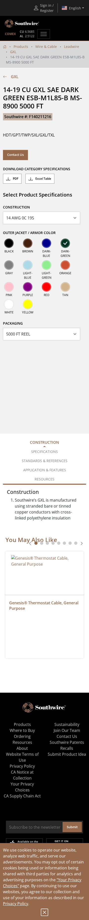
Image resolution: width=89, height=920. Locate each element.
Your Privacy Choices (22, 787)
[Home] (4, 46)
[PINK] (9, 287)
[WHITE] (9, 304)
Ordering (22, 736)
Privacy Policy (15, 903)
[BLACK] (9, 243)
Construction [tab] (44, 442)
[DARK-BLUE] (46, 243)
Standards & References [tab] (44, 460)
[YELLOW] (28, 304)
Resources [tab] (44, 479)
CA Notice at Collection (22, 775)
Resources (22, 742)
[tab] (36, 543)
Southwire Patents (67, 742)
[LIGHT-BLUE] (28, 265)
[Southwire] (22, 23)
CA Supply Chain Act (22, 796)
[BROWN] (28, 243)
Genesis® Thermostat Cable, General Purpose (44, 605)
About (22, 748)
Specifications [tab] (44, 451)
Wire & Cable (46, 46)
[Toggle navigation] (43, 34)
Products (21, 46)
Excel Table (43, 178)
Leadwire (71, 46)
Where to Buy (22, 730)
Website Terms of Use (22, 757)
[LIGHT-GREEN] (46, 265)
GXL (13, 51)
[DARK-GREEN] (65, 243)
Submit (72, 827)
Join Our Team (67, 730)
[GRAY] (9, 265)
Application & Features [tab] (44, 470)
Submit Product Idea (67, 754)
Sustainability (66, 724)
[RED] (46, 287)
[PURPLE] (28, 287)
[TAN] (65, 287)
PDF (15, 178)
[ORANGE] (65, 265)
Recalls (66, 748)
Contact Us (15, 154)
